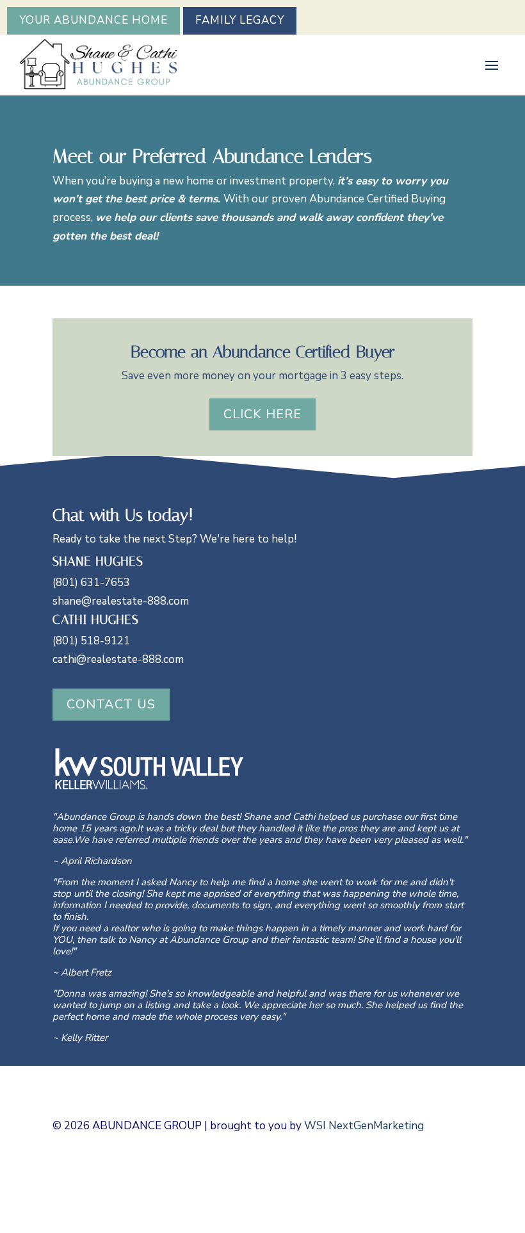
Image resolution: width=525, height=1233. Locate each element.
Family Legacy (239, 20)
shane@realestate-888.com (120, 601)
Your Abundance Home (93, 20)
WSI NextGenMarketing (364, 1125)
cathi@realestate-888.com (118, 659)
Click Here (262, 414)
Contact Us (111, 704)
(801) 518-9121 (91, 640)
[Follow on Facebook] (456, 1165)
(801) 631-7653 (91, 582)
